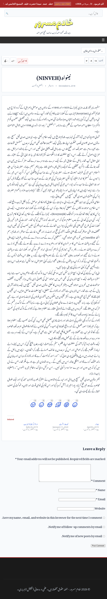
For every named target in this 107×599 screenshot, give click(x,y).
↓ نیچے (6, 60)
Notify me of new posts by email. (81, 535)
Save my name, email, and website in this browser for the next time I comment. (52, 516)
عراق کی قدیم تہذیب (31, 423)
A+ (95, 60)
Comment (98, 480)
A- (91, 60)
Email (100, 498)
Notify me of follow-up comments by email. (75, 526)
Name (100, 489)
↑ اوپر (13, 60)
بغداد (97, 423)
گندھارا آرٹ (63, 423)
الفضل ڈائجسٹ (37, 85)
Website (100, 507)
